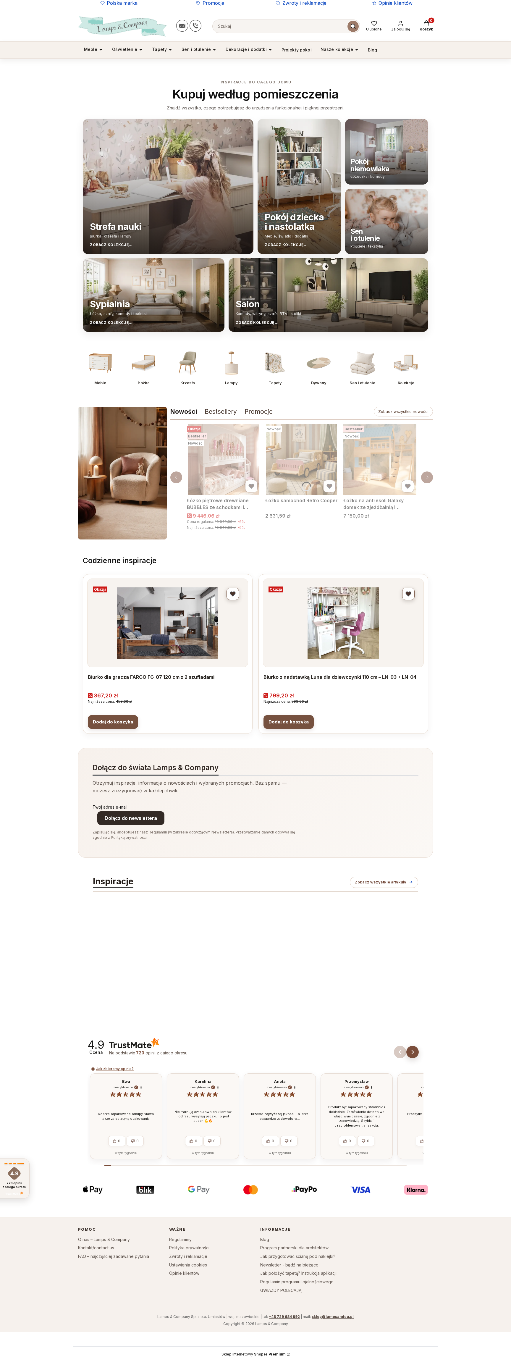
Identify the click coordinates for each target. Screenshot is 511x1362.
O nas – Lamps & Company (104, 1239)
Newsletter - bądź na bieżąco (289, 1264)
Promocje (213, 3)
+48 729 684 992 (284, 1316)
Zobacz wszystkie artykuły (380, 882)
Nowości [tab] (183, 411)
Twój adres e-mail (110, 807)
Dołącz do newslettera (131, 818)
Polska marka (122, 3)
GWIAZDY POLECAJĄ (281, 1290)
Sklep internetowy (253, 1354)
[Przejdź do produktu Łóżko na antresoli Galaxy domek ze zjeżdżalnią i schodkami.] (379, 459)
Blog (264, 1239)
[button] (412, 1052)
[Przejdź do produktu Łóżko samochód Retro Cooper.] (301, 459)
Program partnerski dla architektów (294, 1247)
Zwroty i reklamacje (304, 3)
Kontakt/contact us (96, 1247)
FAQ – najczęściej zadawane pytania (113, 1256)
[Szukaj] (353, 26)
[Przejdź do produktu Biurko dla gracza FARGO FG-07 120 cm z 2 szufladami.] (167, 623)
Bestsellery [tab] (221, 411)
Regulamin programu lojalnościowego (297, 1281)
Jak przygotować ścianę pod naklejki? (297, 1256)
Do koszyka (113, 722)
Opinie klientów (396, 3)
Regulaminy (180, 1239)
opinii (161, 1053)
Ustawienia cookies (188, 1264)
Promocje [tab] (259, 411)
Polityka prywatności (189, 1247)
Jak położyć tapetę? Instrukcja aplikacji (298, 1273)
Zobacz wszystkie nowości (403, 411)
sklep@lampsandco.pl (333, 1316)
